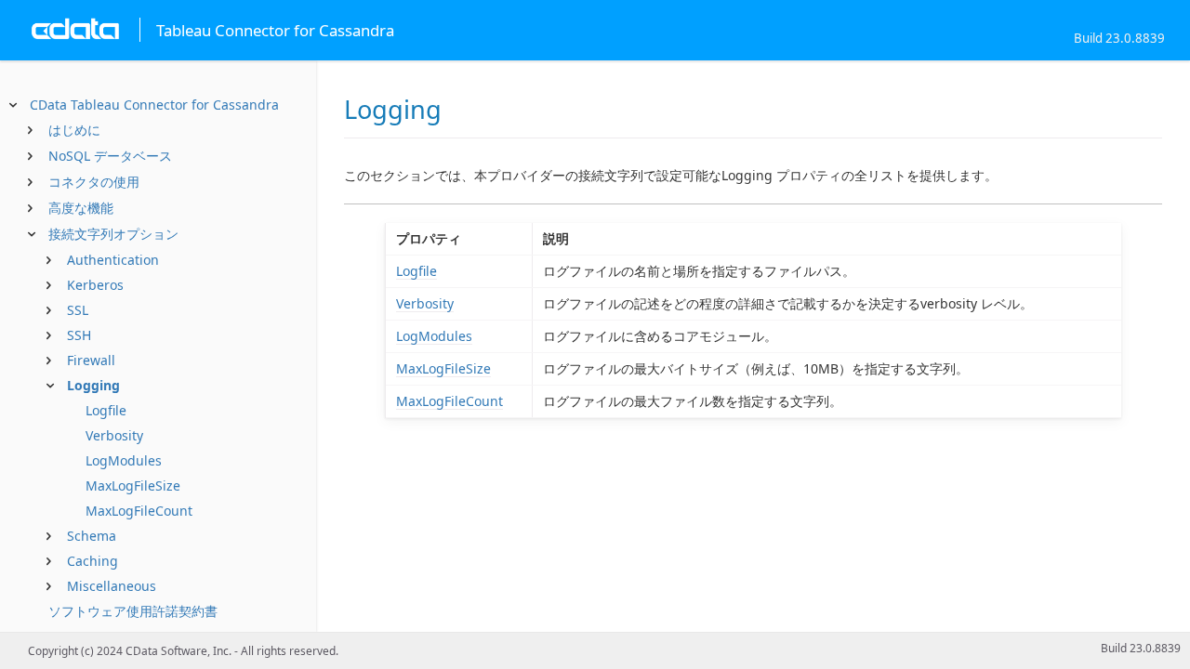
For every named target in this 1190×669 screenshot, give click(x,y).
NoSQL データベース (110, 155)
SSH (79, 335)
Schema (91, 535)
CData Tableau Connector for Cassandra (154, 104)
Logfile (106, 410)
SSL (77, 310)
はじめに (74, 129)
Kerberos (95, 285)
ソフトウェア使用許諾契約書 (133, 611)
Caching (92, 561)
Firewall (91, 360)
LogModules (124, 460)
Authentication (113, 260)
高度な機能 (80, 207)
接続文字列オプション (113, 234)
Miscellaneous (111, 586)
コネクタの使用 (93, 181)
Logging (93, 385)
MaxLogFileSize (133, 485)
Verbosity (114, 435)
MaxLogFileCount (139, 510)
